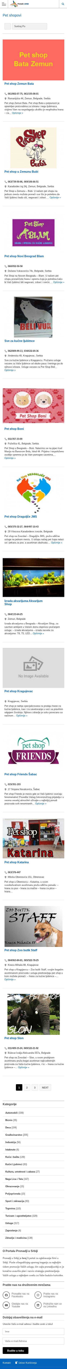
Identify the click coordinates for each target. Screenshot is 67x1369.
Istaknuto (10, 1149)
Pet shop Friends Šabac (20, 774)
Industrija (10, 1142)
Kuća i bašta (12, 1157)
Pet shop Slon (14, 1038)
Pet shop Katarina (16, 862)
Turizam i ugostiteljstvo (18, 1215)
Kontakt (7, 1362)
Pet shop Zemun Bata (19, 83)
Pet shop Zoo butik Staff (20, 950)
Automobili (11, 1112)
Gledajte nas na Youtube (20, 1305)
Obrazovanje (12, 1186)
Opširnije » (17, 113)
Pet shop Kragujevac (18, 691)
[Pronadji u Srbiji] (30, 4)
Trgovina (10, 1208)
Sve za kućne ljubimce (19, 340)
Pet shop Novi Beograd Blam (24, 256)
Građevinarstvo (13, 1135)
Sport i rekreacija (14, 1201)
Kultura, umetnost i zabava (20, 1171)
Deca (8, 1127)
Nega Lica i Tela (14, 1179)
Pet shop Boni (14, 428)
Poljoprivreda (12, 1193)
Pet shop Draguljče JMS (20, 516)
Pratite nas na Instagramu (50, 1295)
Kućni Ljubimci (13, 1164)
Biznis (8, 1120)
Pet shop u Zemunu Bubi (21, 171)
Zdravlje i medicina (16, 1238)
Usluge (9, 1223)
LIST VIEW (7, 26)
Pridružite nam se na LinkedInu (52, 1305)
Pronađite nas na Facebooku (20, 1295)
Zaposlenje (11, 1230)
